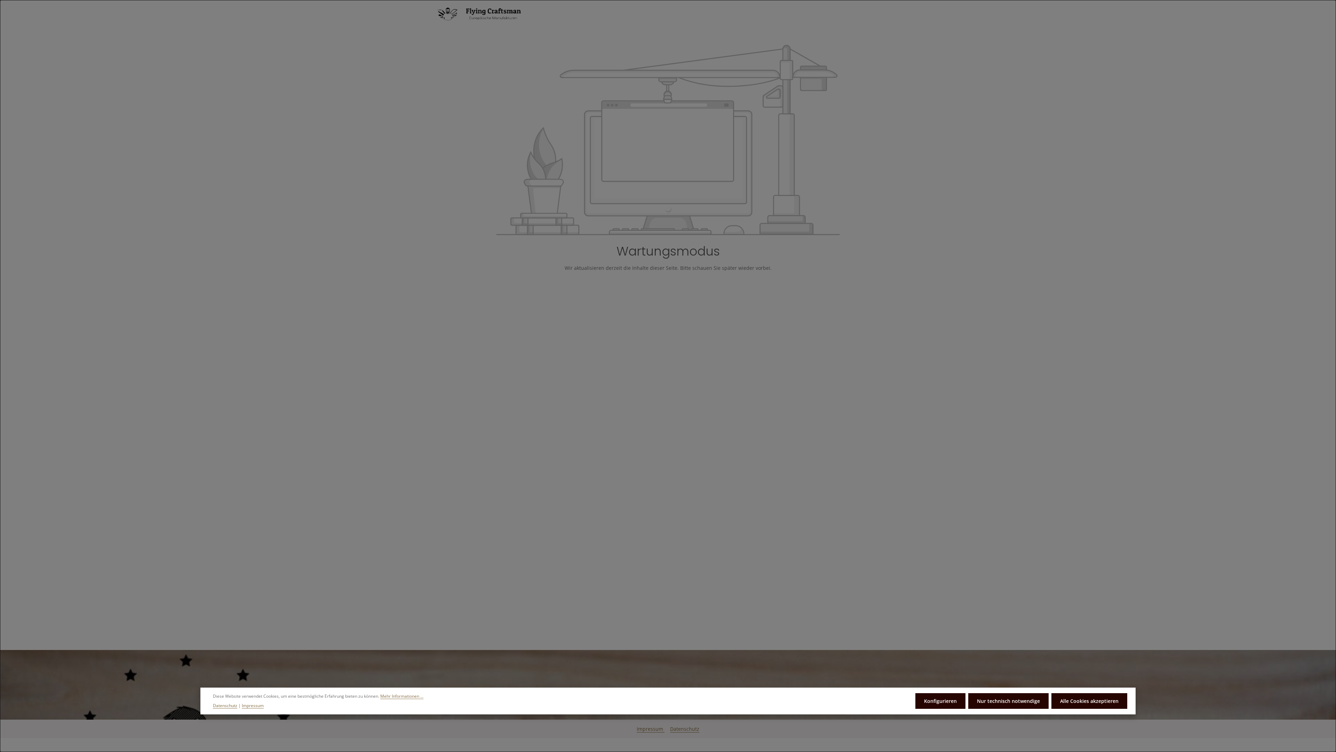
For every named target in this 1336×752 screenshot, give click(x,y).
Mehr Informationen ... (401, 696)
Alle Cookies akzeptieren (1089, 701)
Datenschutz (684, 729)
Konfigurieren (940, 701)
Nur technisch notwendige (1008, 701)
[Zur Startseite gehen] (483, 14)
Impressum (651, 729)
